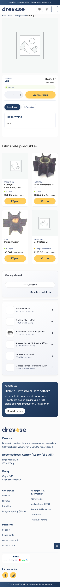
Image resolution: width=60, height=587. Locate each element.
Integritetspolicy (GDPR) (14, 511)
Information (29, 107)
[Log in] (39, 9)
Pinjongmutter (11, 241)
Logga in (6, 529)
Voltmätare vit (41, 241)
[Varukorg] (47, 9)
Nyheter (6, 501)
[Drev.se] (13, 9)
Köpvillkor (6, 506)
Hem (4, 15)
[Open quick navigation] (57, 546)
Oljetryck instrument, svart (13, 186)
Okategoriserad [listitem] (30, 284)
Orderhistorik (8, 545)
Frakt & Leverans (39, 519)
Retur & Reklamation (41, 509)
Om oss (6, 495)
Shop (10, 15)
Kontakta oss (15, 411)
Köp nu (15, 201)
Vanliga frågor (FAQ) (40, 504)
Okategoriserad (20, 15)
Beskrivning (12, 107)
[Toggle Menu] (54, 9)
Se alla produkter (40, 292)
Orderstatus (37, 514)
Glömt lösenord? (10, 540)
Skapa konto (8, 535)
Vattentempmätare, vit (44, 186)
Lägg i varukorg (40, 94)
